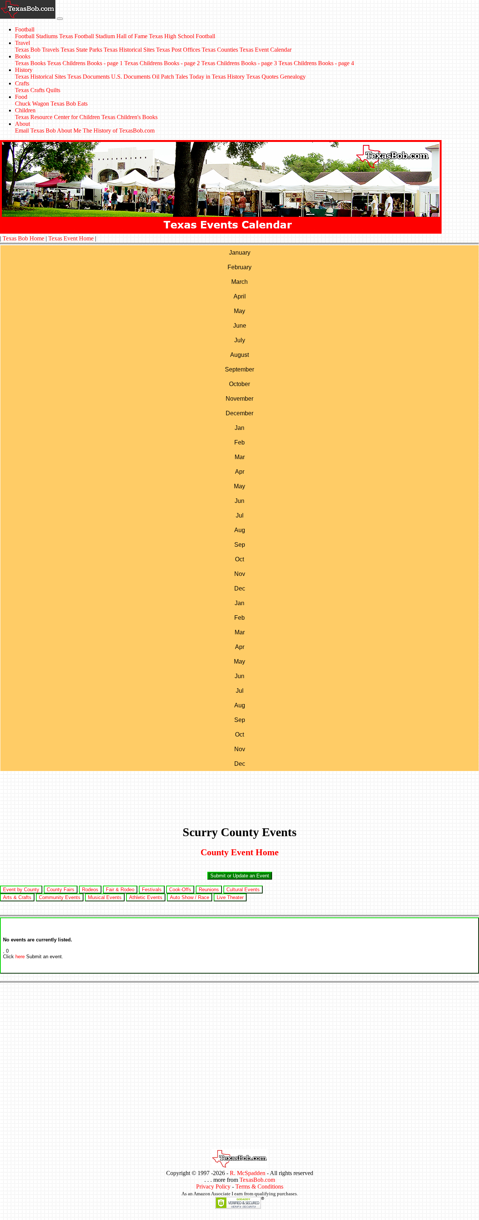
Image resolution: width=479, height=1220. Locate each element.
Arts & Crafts (17, 897)
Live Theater (230, 897)
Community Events (59, 897)
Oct (239, 559)
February (239, 267)
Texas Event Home (71, 238)
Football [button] (24, 29)
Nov (239, 574)
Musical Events (105, 897)
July (239, 340)
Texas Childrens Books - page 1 (85, 63)
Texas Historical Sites (129, 49)
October (239, 384)
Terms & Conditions (259, 1186)
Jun (239, 501)
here (20, 956)
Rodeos (90, 889)
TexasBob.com (257, 1180)
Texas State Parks (81, 49)
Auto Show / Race (189, 897)
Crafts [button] (22, 83)
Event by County (21, 889)
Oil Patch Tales (170, 76)
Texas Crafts (30, 90)
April (240, 296)
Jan (239, 428)
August (239, 355)
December (239, 413)
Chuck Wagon (32, 103)
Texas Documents (88, 76)
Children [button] (25, 110)
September (239, 369)
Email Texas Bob (35, 130)
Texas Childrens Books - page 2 (162, 63)
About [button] (22, 124)
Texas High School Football (182, 36)
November (239, 398)
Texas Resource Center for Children (57, 117)
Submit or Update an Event (239, 875)
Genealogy (293, 76)
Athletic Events (145, 897)
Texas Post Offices (178, 49)
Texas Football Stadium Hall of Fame (103, 36)
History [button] (24, 70)
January (239, 252)
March (239, 282)
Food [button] (21, 97)
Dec (239, 588)
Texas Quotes (262, 76)
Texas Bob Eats (69, 103)
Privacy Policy (213, 1186)
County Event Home (240, 852)
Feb (239, 442)
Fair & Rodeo (120, 889)
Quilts (53, 90)
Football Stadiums (36, 36)
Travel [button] (22, 43)
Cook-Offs (180, 889)
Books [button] (22, 56)
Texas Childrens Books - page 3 (239, 63)
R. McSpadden (247, 1173)
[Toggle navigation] (60, 19)
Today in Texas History (217, 76)
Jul (240, 515)
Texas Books (30, 63)
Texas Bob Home (23, 238)
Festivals (152, 889)
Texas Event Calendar (266, 49)
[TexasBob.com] (239, 1166)
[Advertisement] (239, 793)
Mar (240, 457)
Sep (239, 544)
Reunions (209, 889)
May (239, 311)
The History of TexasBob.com (119, 130)
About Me (69, 130)
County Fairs (60, 889)
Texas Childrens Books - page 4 (316, 63)
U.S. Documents (130, 76)
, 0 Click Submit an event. (37, 948)
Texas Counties (220, 49)
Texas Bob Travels (37, 49)
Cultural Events (243, 889)
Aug (239, 530)
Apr (239, 471)
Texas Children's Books (129, 117)
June (239, 325)
